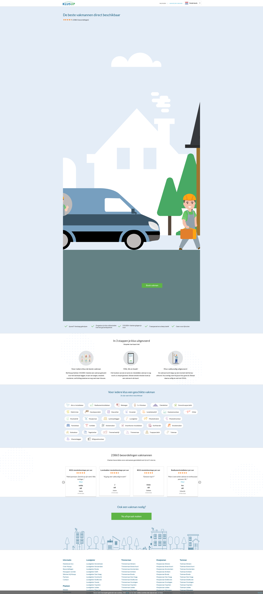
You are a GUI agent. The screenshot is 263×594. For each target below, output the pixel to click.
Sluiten (260, 593)
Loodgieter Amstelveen (94, 564)
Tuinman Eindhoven (186, 580)
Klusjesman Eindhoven (164, 580)
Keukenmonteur (173, 412)
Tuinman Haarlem (186, 585)
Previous (63, 482)
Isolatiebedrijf (152, 412)
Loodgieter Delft (92, 572)
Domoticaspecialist (185, 405)
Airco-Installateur (77, 405)
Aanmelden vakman (176, 3)
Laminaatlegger (113, 419)
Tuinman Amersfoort (187, 566)
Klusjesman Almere (163, 564)
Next (199, 482)
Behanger (124, 405)
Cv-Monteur (141, 405)
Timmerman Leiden (128, 587)
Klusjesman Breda (162, 574)
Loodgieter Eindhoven (94, 580)
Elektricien (74, 412)
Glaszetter (115, 412)
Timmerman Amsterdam (130, 569)
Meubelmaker (154, 419)
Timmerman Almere (128, 564)
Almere (65, 590)
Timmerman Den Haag (129, 577)
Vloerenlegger (76, 439)
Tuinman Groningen (187, 582)
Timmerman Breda (128, 574)
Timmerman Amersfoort (130, 566)
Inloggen (163, 3)
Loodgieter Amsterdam (94, 566)
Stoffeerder (157, 425)
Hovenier (132, 412)
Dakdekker (164, 405)
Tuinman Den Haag (186, 577)
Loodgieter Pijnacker (93, 590)
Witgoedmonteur (98, 439)
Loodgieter (133, 419)
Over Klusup (67, 566)
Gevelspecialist (95, 412)
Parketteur (75, 425)
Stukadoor (73, 432)
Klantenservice (68, 564)
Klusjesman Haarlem (163, 585)
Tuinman (173, 432)
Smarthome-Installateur (133, 425)
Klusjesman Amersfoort (164, 566)
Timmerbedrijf (114, 432)
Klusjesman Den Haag (164, 577)
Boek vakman (152, 285)
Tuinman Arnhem (186, 572)
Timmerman (134, 432)
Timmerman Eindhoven (129, 580)
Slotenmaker (110, 425)
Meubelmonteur (175, 419)
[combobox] (193, 3)
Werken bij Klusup (69, 574)
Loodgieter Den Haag (94, 574)
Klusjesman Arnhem (163, 572)
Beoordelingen (68, 569)
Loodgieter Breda (92, 569)
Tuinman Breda (185, 574)
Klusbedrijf (74, 419)
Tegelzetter (92, 432)
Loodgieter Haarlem (93, 585)
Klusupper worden (69, 572)
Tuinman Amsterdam (187, 569)
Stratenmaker (177, 425)
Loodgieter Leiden (92, 587)
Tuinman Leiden (185, 587)
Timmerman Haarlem (128, 585)
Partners (66, 577)
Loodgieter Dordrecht (94, 577)
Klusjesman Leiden (162, 587)
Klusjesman (93, 419)
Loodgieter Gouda (92, 582)
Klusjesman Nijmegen (164, 590)
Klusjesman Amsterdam (164, 569)
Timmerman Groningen (129, 582)
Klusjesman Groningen (164, 582)
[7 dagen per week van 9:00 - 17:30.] (156, 3)
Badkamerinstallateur (102, 405)
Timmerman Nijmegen (129, 590)
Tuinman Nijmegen (186, 590)
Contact (66, 580)
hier (127, 593)
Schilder (92, 425)
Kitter (194, 412)
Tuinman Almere (185, 564)
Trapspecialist (155, 432)
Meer (81, 482)
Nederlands (193, 3)
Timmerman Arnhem (128, 572)
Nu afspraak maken (131, 516)
